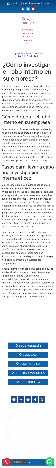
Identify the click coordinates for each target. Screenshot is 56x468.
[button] (49, 461)
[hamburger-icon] (28, 49)
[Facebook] (14, 399)
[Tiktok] (35, 399)
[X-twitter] (42, 399)
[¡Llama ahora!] (7, 462)
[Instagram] (21, 399)
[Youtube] (28, 399)
